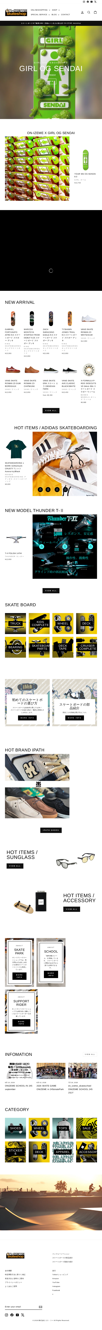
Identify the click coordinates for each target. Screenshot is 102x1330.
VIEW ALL (51, 591)
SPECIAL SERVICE (39, 15)
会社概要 (8, 1271)
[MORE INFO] (19, 962)
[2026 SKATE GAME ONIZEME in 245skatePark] (51, 1071)
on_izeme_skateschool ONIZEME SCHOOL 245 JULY (80, 1089)
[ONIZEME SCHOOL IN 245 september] (19, 1071)
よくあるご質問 (11, 1286)
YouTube (55, 1282)
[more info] (27, 702)
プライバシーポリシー (13, 1282)
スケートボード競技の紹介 (62, 1262)
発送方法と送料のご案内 (14, 1278)
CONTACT (65, 15)
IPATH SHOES (51, 830)
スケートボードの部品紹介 (62, 1258)
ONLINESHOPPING (39, 10)
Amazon (55, 1278)
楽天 (54, 1271)
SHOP (55, 10)
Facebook (56, 1290)
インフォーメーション (61, 1254)
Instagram (56, 1286)
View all (51, 410)
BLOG (54, 15)
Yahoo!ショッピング (60, 1274)
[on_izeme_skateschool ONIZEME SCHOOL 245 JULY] (82, 1071)
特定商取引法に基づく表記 (15, 1274)
